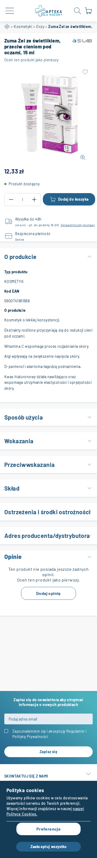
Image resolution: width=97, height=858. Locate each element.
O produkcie (20, 256)
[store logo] (48, 10)
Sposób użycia (23, 417)
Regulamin (75, 731)
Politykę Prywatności (30, 736)
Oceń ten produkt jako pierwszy (31, 60)
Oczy (40, 26)
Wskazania (19, 440)
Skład (11, 488)
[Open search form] (77, 10)
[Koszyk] (88, 13)
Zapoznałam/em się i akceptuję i (49, 734)
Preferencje (48, 828)
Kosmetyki (23, 26)
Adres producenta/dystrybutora (47, 535)
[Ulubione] (85, 72)
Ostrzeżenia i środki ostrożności (47, 511)
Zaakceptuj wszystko (48, 846)
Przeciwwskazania (29, 464)
